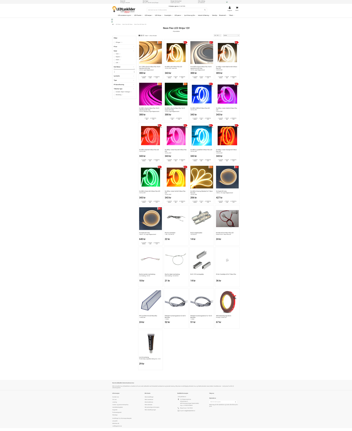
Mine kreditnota (149, 402)
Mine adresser (148, 404)
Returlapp (115, 415)
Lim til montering (149, 358)
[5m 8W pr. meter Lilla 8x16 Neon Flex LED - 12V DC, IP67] (227, 94)
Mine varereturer (149, 399)
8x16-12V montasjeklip (197, 274)
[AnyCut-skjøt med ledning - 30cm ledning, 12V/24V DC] (176, 260)
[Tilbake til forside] (112, 24)
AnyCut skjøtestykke (196, 233)
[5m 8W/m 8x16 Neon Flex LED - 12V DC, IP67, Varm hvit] (176, 52)
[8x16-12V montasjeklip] (201, 260)
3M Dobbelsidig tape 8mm (223, 316)
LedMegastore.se (117, 426)
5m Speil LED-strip (147, 233)
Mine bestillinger (149, 397)
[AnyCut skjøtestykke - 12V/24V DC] (201, 218)
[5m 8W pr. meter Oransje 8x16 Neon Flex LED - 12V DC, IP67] (227, 135)
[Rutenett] (139, 35)
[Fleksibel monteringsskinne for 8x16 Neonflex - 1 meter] (176, 301)
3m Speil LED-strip (224, 191)
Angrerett (114, 409)
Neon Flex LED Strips (127, 24)
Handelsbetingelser (117, 407)
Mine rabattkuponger (150, 409)
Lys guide (114, 421)
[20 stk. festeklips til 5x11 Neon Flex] (227, 260)
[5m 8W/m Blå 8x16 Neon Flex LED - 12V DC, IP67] (201, 94)
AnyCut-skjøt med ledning (172, 275)
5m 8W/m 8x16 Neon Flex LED (173, 67)
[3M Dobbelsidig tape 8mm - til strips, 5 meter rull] (227, 301)
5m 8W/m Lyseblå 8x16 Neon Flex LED (201, 150)
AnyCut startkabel (170, 233)
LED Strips (118, 24)
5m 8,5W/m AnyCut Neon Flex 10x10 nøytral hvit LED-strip (200, 68)
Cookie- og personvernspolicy (120, 404)
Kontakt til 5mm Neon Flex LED (225, 233)
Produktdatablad (158, 44)
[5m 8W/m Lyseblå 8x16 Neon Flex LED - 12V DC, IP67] (201, 135)
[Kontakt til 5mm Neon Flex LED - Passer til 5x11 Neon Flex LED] (227, 218)
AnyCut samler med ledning (147, 275)
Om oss (114, 399)
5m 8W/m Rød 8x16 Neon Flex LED (149, 150)
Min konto (147, 393)
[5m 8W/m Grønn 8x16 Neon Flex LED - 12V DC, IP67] (150, 177)
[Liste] (141, 35)
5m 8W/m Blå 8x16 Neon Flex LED (200, 108)
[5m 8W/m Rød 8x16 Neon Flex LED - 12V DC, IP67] (150, 135)
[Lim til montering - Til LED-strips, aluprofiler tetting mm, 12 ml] (150, 343)
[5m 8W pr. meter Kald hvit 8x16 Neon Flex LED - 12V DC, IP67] (227, 52)
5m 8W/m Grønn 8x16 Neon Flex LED (149, 191)
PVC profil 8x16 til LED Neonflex (148, 316)
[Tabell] (143, 35)
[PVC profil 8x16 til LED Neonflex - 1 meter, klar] (150, 301)
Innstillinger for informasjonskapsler (122, 418)
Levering (114, 402)
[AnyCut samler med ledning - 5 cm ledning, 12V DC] (150, 260)
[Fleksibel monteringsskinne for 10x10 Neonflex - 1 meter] (201, 301)
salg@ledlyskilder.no (189, 410)
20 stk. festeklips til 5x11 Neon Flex (226, 274)
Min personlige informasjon (152, 407)
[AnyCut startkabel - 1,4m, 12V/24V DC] (176, 218)
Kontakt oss (115, 397)
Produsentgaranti (116, 412)
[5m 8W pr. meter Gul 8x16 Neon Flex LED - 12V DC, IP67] (176, 177)
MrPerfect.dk (115, 423)
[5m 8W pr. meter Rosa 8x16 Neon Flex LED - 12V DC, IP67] (176, 135)
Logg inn (229, 10)
